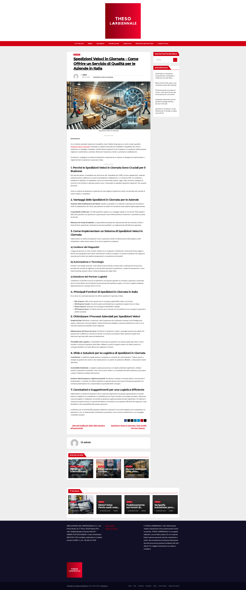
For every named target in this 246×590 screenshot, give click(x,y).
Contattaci (163, 43)
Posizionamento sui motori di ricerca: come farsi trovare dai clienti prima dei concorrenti (165, 92)
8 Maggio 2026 (161, 511)
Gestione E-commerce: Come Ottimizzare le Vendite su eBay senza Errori (166, 111)
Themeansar (104, 586)
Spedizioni (77, 54)
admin (85, 75)
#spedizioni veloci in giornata (103, 77)
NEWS (90, 43)
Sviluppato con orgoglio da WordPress (77, 586)
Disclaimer (148, 586)
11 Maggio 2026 (133, 511)
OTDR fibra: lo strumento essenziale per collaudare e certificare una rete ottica (165, 76)
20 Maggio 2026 (77, 511)
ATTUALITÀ (79, 43)
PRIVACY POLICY (111, 529)
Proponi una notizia (144, 43)
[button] (178, 43)
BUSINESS (100, 43)
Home (130, 586)
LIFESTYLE (127, 43)
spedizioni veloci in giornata (80, 147)
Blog (135, 586)
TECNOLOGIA (114, 43)
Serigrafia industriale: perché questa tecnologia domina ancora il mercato (165, 102)
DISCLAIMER (110, 526)
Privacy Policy (163, 586)
